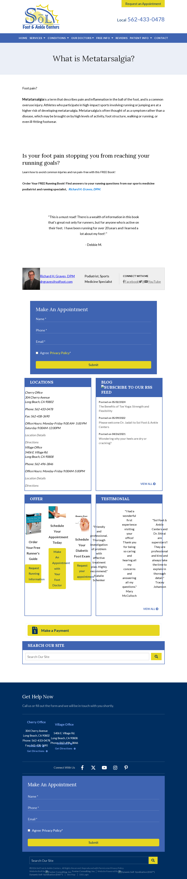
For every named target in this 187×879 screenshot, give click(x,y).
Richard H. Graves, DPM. (84, 189)
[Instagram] (115, 767)
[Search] (156, 656)
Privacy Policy (60, 353)
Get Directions (36, 751)
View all (146, 483)
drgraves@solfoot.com (56, 282)
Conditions (57, 37)
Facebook (132, 282)
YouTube (154, 282)
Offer (36, 498)
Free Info (103, 37)
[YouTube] (104, 767)
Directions (31, 442)
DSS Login (84, 874)
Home (23, 37)
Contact (161, 37)
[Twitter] (93, 767)
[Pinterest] (126, 767)
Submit (93, 365)
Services (36, 37)
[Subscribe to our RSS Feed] (129, 392)
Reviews (122, 37)
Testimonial (115, 498)
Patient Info (139, 37)
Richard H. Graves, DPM (57, 276)
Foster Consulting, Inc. (83, 871)
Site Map (71, 874)
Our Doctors (81, 37)
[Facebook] (82, 767)
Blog (106, 382)
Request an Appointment (143, 4)
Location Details (35, 435)
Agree (55, 353)
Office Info (35, 746)
